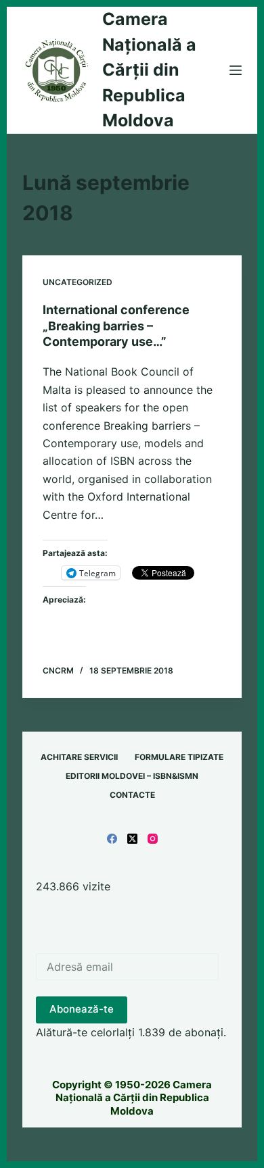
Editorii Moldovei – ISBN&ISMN (132, 776)
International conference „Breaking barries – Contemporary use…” (116, 326)
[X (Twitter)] (132, 839)
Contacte (132, 795)
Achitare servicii (79, 757)
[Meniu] (235, 70)
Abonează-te (81, 1008)
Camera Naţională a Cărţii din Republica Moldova (149, 69)
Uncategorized (77, 282)
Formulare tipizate (179, 757)
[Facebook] (112, 839)
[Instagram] (153, 839)
